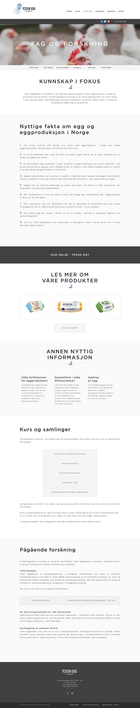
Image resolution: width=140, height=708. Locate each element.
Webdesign (37, 704)
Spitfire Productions (45, 704)
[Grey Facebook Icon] (67, 693)
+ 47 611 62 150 (70, 682)
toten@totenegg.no (70, 684)
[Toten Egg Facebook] (101, 21)
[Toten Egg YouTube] (108, 21)
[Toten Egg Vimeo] (105, 21)
